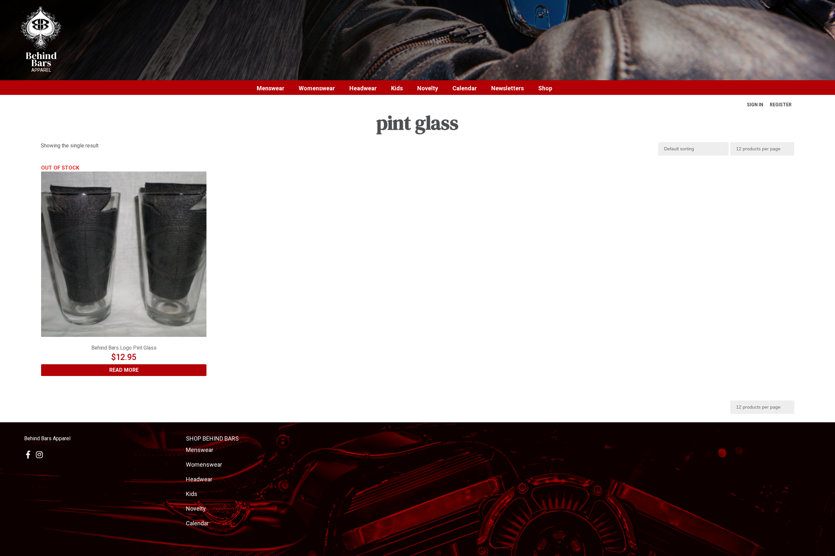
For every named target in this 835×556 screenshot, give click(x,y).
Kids (397, 88)
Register (781, 104)
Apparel (41, 70)
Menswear (270, 88)
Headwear (363, 88)
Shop (545, 88)
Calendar (464, 88)
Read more (124, 370)
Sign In (755, 104)
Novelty (427, 88)
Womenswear (317, 88)
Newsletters (507, 88)
